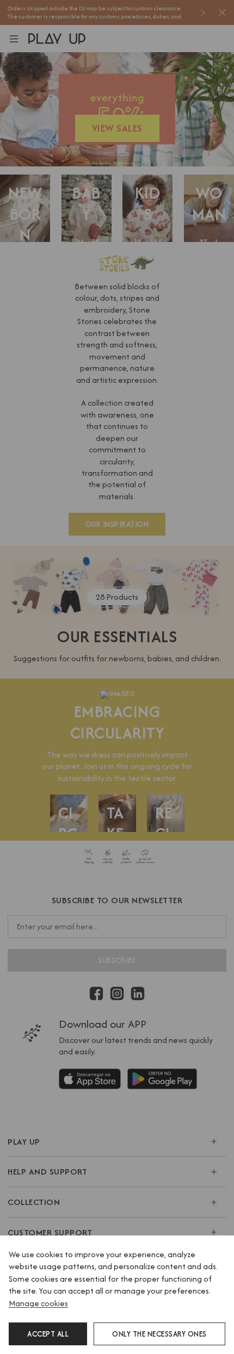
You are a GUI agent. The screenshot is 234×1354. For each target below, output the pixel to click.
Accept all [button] (48, 1333)
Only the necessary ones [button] (159, 1333)
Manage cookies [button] (38, 1303)
